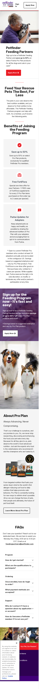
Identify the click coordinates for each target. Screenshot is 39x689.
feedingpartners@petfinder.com (19, 544)
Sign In (17, 5)
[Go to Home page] (8, 4)
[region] (10, 660)
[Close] (16, 643)
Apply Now (30, 5)
